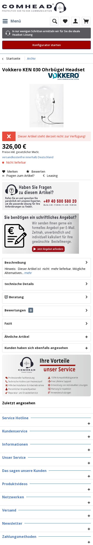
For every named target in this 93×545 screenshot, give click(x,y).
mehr (28, 273)
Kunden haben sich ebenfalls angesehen (36, 348)
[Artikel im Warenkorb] (86, 21)
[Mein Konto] (75, 21)
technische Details (19, 284)
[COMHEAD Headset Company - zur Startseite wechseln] (46, 7)
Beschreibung (15, 262)
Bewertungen (15, 310)
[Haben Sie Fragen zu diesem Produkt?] (40, 196)
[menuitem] (11, 21)
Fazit (8, 323)
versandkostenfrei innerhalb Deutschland (27, 157)
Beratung (16, 297)
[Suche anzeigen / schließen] (54, 21)
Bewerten (37, 171)
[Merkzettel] (65, 21)
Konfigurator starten (46, 45)
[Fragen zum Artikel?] (40, 234)
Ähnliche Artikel (17, 337)
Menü (15, 21)
